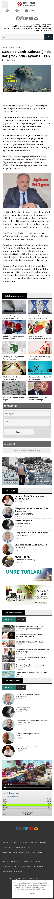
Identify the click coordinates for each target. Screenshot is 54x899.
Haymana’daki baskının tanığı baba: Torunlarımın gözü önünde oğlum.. (29, 628)
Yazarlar (40, 852)
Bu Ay (21, 619)
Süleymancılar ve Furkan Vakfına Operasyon (32, 721)
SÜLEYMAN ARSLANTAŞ (25, 559)
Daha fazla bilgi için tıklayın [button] (37, 889)
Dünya (5, 847)
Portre (33, 852)
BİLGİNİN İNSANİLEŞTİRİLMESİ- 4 (31, 544)
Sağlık (27, 852)
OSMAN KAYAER (22, 535)
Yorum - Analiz (20, 847)
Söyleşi (30, 847)
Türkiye (5, 842)
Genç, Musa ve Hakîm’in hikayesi (31, 532)
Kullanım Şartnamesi (25, 866)
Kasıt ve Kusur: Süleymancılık (29, 496)
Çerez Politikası (22, 861)
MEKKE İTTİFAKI (22, 556)
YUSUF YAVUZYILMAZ (24, 514)
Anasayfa (6, 861)
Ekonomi (43, 842)
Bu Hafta (9, 619)
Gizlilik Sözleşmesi (9, 866)
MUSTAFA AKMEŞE (23, 523)
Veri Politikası (7, 871)
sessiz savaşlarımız (24, 520)
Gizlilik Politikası (39, 866)
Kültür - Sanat (33, 842)
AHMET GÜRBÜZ (22, 499)
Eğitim (11, 847)
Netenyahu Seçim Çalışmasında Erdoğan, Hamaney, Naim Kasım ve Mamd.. (31, 666)
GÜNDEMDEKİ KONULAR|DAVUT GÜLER (30, 642)
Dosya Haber (7, 852)
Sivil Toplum (23, 842)
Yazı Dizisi (37, 847)
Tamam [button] (32, 893)
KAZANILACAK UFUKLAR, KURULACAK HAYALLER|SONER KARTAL (29, 635)
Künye (13, 861)
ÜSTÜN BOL (20, 547)
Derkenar (13, 842)
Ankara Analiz (18, 852)
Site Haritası (18, 871)
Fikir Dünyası (10, 491)
